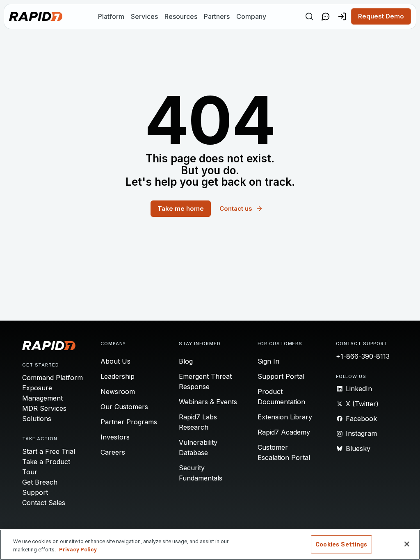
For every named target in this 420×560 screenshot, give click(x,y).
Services (144, 16)
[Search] (309, 16)
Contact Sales (43, 503)
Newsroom (117, 391)
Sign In (268, 361)
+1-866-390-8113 (363, 356)
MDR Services (44, 408)
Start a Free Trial (48, 451)
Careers (112, 452)
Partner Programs (128, 422)
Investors (115, 437)
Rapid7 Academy (284, 432)
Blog (186, 361)
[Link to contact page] (325, 16)
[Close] (407, 544)
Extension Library (285, 417)
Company (251, 16)
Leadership (117, 376)
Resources (180, 16)
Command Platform (52, 377)
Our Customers (124, 407)
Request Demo (381, 16)
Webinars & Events (208, 402)
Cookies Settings (341, 544)
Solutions (36, 418)
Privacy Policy (78, 549)
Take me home (181, 208)
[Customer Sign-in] (342, 16)
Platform (111, 16)
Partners (217, 16)
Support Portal (281, 376)
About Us (115, 361)
